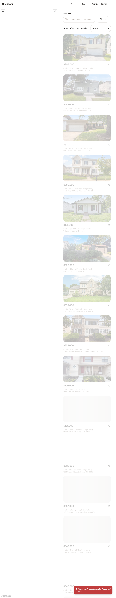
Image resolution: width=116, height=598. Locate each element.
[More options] (111, 4)
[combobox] (101, 28)
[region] (29, 303)
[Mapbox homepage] (6, 596)
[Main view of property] (87, 47)
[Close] (110, 588)
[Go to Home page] (7, 4)
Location (67, 13)
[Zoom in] (3, 11)
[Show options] (108, 28)
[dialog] (93, 590)
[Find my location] (55, 11)
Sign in (104, 4)
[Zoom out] (3, 15)
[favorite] (109, 64)
